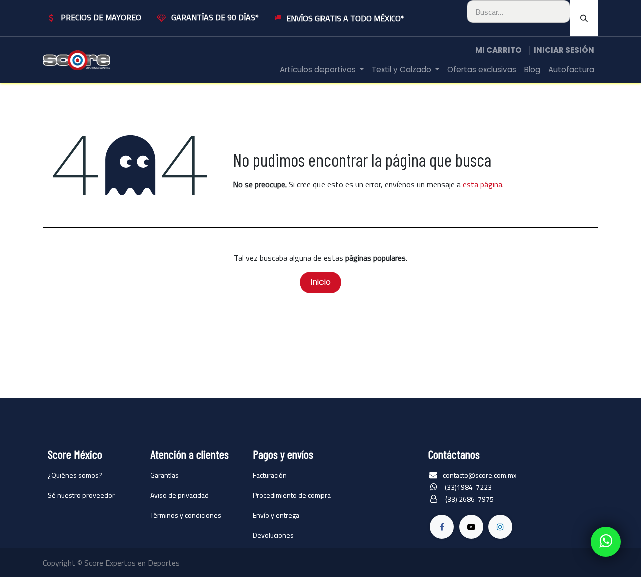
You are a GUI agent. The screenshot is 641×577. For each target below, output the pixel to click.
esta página (482, 184)
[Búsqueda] (584, 18)
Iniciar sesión (564, 50)
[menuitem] (322, 70)
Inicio (320, 282)
